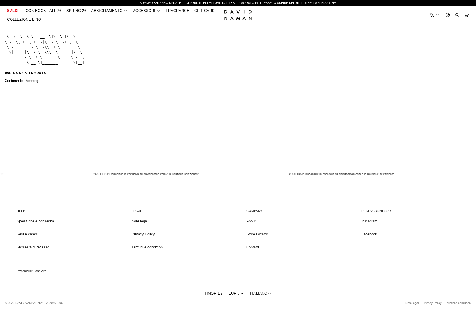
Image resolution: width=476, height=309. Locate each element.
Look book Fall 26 (43, 11)
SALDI (13, 11)
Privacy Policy (143, 234)
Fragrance (177, 11)
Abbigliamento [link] (106, 11)
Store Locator (257, 234)
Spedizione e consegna (35, 221)
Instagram (369, 221)
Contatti (252, 247)
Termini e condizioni (147, 247)
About (251, 221)
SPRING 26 (76, 11)
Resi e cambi (27, 234)
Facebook (369, 234)
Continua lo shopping (21, 81)
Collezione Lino (24, 19)
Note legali (140, 221)
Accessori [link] (144, 11)
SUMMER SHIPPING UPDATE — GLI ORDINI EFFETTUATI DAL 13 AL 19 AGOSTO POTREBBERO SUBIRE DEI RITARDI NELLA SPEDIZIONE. (238, 2)
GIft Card (204, 11)
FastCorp (40, 270)
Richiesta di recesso (33, 247)
